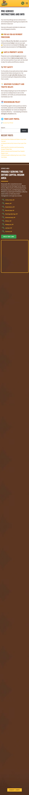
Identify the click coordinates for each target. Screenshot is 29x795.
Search (3, 127)
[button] (27, 3)
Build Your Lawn (8, 236)
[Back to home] (4, 3)
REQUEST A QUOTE (14, 790)
